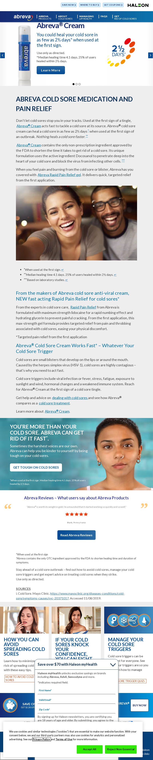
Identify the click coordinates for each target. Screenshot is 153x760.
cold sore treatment (54, 403)
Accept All (89, 749)
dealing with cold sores (70, 397)
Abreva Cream (29, 126)
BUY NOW (139, 705)
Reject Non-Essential (120, 749)
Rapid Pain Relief (83, 307)
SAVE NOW (68, 5)
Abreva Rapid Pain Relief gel (59, 175)
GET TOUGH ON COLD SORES (36, 467)
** (87, 136)
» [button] (150, 55)
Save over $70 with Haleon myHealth (67, 664)
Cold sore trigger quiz (127, 681)
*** (123, 160)
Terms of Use (64, 739)
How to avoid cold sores (20, 678)
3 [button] (79, 84)
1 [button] (74, 84)
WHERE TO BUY (88, 5)
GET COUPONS (112, 5)
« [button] (2, 55)
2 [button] (76, 84)
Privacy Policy (42, 739)
